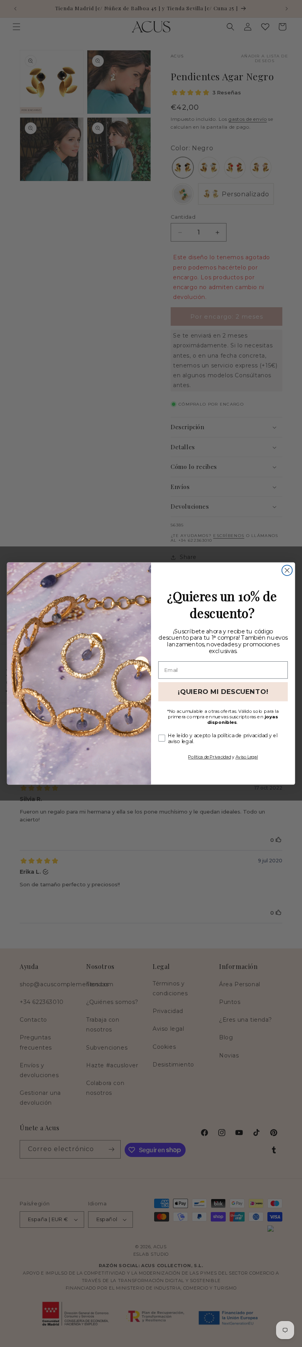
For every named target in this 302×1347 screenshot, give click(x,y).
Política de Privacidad (209, 756)
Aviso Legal (247, 756)
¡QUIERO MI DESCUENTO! (223, 692)
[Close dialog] (287, 570)
